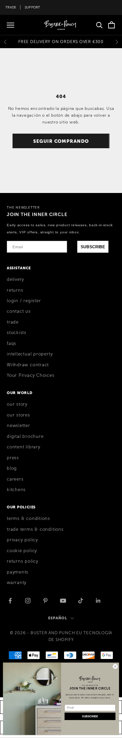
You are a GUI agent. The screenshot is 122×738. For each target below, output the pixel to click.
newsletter (18, 425)
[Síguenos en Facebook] (10, 600)
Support (32, 7)
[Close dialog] (115, 666)
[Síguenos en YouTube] (63, 600)
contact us (19, 311)
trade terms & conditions (35, 529)
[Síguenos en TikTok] (80, 600)
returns (15, 290)
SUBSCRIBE (93, 247)
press (13, 457)
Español (57, 618)
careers (15, 479)
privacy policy (22, 540)
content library (23, 447)
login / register (24, 300)
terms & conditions (28, 518)
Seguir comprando (61, 141)
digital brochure (25, 436)
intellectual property (30, 354)
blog (12, 468)
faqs (11, 343)
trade (13, 322)
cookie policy (22, 550)
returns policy (22, 561)
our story (17, 404)
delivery (15, 279)
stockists (16, 332)
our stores (18, 415)
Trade (10, 7)
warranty (16, 582)
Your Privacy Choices (31, 375)
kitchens (16, 489)
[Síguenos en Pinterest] (45, 600)
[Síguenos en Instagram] (27, 600)
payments (17, 572)
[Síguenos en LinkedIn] (98, 600)
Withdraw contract (28, 365)
